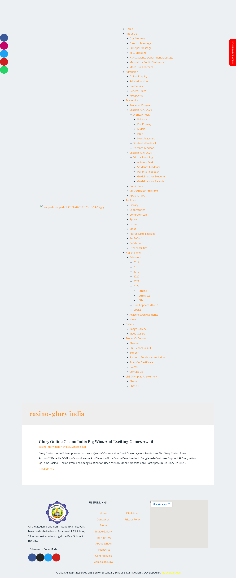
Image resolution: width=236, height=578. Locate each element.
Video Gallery (137, 333)
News (133, 319)
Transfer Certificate (141, 362)
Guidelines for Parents (150, 181)
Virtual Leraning (143, 157)
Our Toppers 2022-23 (146, 305)
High (140, 133)
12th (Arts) (143, 295)
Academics (132, 100)
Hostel (133, 224)
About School (104, 543)
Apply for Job (137, 195)
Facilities (131, 200)
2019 (136, 271)
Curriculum (136, 186)
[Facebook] (32, 557)
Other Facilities (138, 248)
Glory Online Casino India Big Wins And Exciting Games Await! (96, 441)
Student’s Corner (136, 338)
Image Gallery (138, 329)
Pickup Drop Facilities (142, 233)
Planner (134, 343)
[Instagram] (40, 557)
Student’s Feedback (145, 143)
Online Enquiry (138, 76)
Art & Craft (136, 238)
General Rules (138, 91)
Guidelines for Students (151, 176)
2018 (136, 267)
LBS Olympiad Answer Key (141, 376)
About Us (131, 33)
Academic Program (141, 105)
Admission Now (139, 81)
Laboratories (137, 210)
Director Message (140, 43)
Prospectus (136, 95)
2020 (136, 276)
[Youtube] (56, 557)
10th (140, 300)
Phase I (134, 381)
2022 (136, 286)
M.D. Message (138, 52)
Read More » (46, 469)
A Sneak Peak (145, 162)
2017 (136, 262)
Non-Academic (146, 138)
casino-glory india (49, 446)
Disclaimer (132, 513)
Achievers (135, 257)
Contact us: (103, 519)
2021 (136, 281)
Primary (142, 119)
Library (134, 205)
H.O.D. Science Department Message (151, 57)
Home (129, 29)
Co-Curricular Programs (144, 191)
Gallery (130, 324)
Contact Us (136, 371)
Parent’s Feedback (144, 148)
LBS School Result (140, 348)
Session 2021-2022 (141, 153)
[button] (164, 24)
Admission (132, 72)
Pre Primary (144, 124)
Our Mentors (137, 38)
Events (134, 367)
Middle (141, 129)
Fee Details (136, 86)
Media (137, 310)
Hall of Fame (133, 252)
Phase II (134, 386)
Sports (134, 219)
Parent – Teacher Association (147, 357)
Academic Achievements (144, 314)
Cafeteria (135, 243)
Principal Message (141, 48)
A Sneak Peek (141, 114)
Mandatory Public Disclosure (147, 62)
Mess (133, 229)
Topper (134, 352)
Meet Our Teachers (141, 67)
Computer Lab (138, 214)
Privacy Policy (132, 519)
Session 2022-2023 (141, 110)
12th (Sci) (142, 291)
